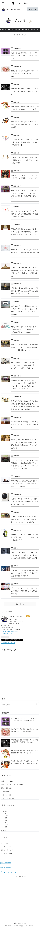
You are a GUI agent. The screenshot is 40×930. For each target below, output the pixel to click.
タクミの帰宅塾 (13, 9)
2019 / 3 (7, 822)
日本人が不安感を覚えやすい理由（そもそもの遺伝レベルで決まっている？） (24, 73)
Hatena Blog (18, 925)
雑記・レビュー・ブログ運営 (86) (12, 784)
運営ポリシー (5, 867)
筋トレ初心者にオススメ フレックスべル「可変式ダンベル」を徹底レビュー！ (24, 55)
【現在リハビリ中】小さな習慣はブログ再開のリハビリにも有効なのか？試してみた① (24, 160)
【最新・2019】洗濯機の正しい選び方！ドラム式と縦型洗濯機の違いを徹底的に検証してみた (24, 501)
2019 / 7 (7, 813)
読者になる (32, 9)
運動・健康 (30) (6, 788)
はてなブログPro (6, 853)
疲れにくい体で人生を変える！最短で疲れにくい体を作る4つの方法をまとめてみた (25, 252)
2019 (5, 811)
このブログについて (8, 643)
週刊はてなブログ (7, 850)
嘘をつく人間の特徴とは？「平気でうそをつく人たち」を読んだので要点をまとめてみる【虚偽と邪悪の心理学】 (24, 555)
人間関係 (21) (5, 791)
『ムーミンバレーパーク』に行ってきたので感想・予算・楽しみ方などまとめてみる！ (24, 591)
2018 (4, 830)
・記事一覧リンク (6, 633)
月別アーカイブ (8, 805)
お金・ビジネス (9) (7, 798)
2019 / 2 (7, 824)
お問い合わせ (5, 862)
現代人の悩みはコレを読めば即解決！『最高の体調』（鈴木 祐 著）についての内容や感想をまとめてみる (25, 329)
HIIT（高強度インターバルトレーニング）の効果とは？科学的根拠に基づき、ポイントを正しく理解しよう (24, 365)
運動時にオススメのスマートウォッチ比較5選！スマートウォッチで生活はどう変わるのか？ (25, 537)
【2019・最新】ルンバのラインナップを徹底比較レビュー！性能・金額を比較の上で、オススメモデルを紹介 (24, 519)
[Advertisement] (20, 40)
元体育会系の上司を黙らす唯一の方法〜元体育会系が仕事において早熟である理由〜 (24, 124)
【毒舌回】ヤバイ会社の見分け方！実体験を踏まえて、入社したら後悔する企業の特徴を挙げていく (24, 573)
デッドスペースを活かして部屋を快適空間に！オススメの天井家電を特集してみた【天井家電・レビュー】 (24, 347)
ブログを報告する (29, 925)
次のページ (20, 604)
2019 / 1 (7, 827)
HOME (3, 30)
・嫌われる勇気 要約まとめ (9, 631)
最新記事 (5, 713)
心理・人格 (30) (6, 795)
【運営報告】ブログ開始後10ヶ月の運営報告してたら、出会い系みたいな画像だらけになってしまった (24, 291)
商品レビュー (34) (7, 781)
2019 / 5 (7, 818)
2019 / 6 (7, 816)
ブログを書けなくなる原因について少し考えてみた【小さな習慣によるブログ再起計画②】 (24, 142)
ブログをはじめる (7, 846)
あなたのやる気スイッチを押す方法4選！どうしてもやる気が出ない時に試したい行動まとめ (24, 213)
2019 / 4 (8, 820)
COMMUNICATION (31, 30)
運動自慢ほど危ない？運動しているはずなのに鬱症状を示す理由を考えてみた (24, 91)
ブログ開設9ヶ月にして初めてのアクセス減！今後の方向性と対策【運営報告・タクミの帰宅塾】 (25, 483)
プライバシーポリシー (9, 872)
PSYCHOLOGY (15, 30)
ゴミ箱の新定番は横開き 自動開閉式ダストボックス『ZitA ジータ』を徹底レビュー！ (24, 424)
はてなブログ (5, 843)
